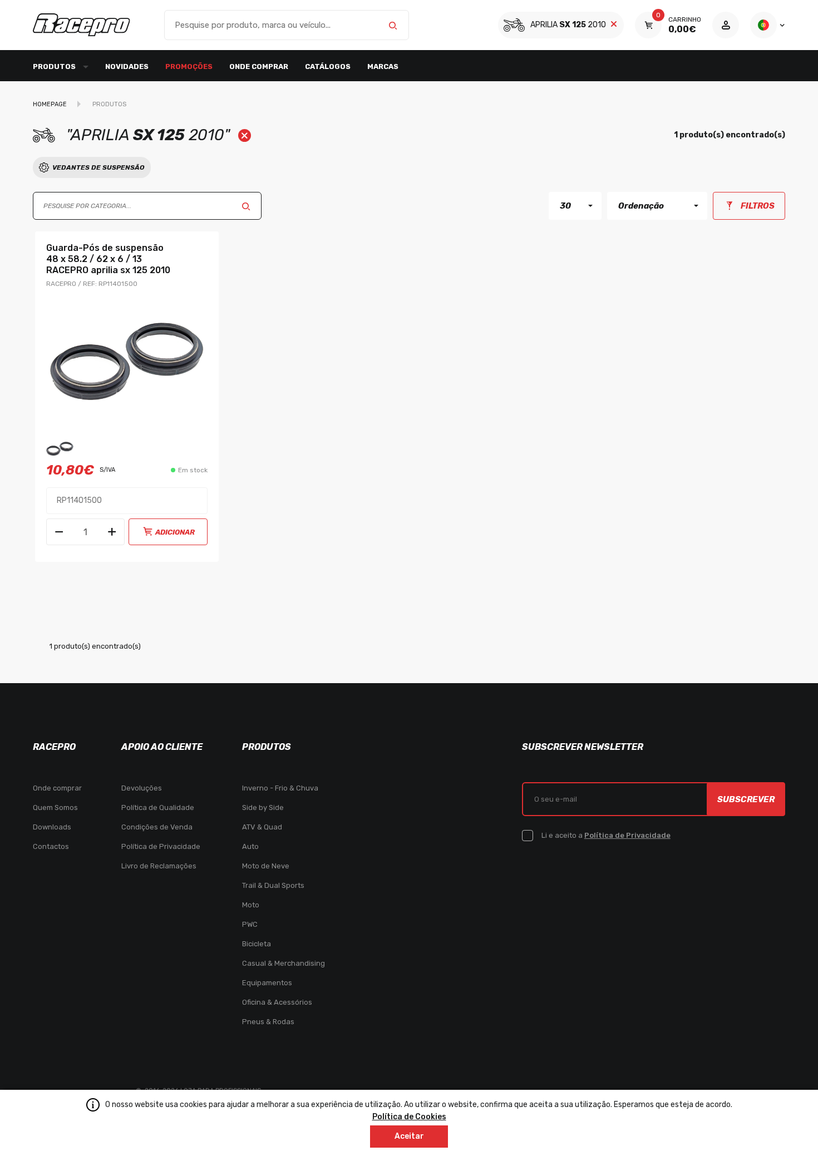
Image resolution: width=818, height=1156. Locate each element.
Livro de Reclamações (158, 866)
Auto (250, 846)
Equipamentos (267, 983)
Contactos (51, 846)
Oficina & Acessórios (277, 1002)
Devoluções (141, 788)
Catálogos (328, 66)
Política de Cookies (409, 1117)
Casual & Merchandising (283, 963)
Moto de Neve (265, 866)
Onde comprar (258, 66)
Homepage (50, 104)
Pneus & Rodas (268, 1021)
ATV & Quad (262, 827)
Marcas (382, 66)
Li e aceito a (606, 835)
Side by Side (263, 807)
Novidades (127, 66)
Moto (250, 905)
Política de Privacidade (160, 846)
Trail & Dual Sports (273, 885)
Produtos (109, 104)
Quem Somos (55, 807)
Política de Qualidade (157, 807)
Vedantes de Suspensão (98, 167)
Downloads (52, 827)
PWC (250, 924)
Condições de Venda (157, 827)
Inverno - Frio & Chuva (280, 788)
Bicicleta (256, 944)
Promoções (189, 66)
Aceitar (409, 1136)
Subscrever (746, 799)
